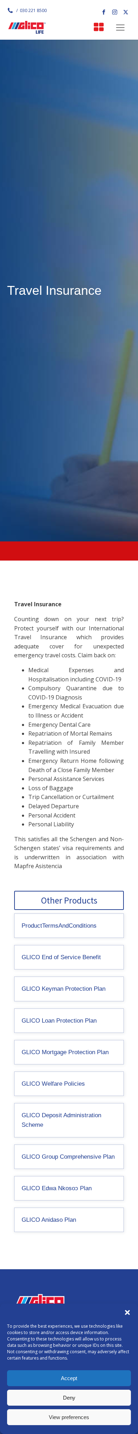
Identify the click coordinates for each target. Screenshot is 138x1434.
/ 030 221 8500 (31, 10)
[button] (127, 1312)
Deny (69, 1398)
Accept (69, 1378)
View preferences (69, 1417)
